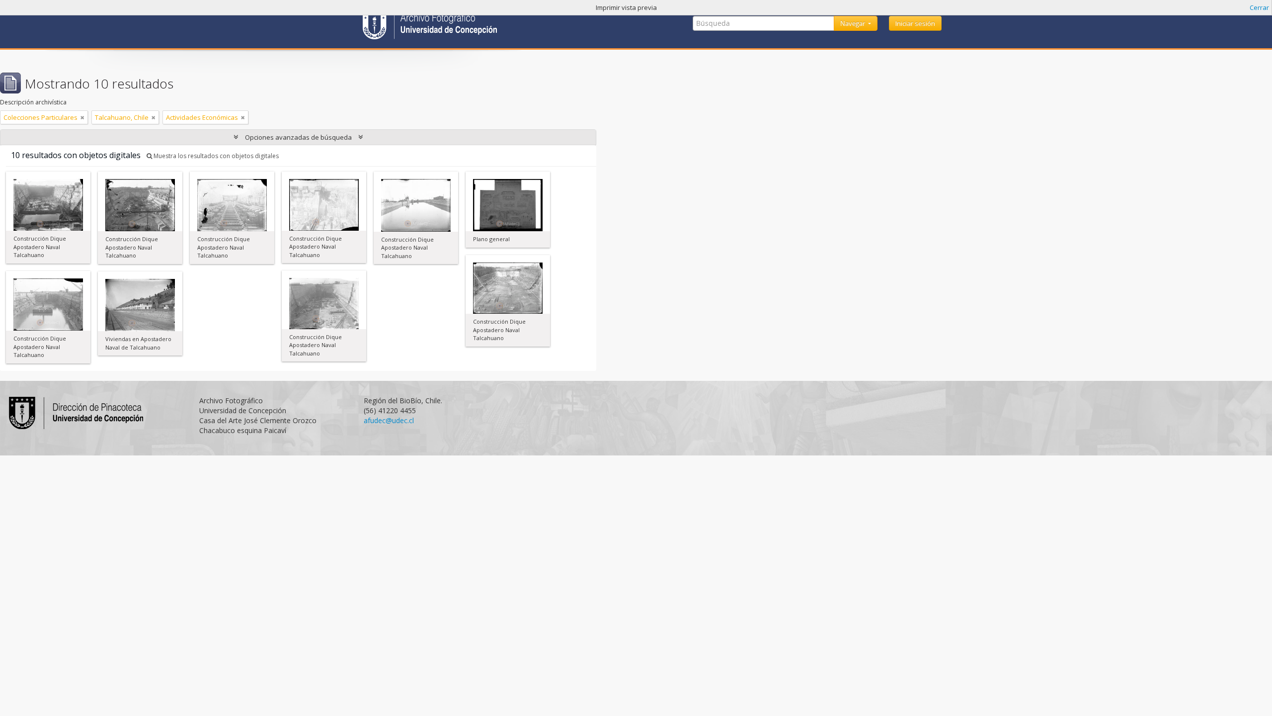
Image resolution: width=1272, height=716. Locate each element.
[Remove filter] (82, 117)
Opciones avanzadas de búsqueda (298, 137)
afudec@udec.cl (389, 420)
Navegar (853, 23)
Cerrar (1259, 7)
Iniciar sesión (915, 23)
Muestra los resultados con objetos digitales (215, 156)
